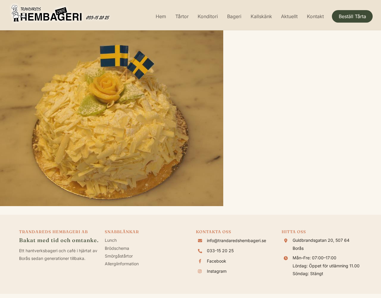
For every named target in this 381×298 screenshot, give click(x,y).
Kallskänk (261, 16)
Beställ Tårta (352, 16)
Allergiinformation (122, 263)
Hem (161, 16)
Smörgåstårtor (119, 255)
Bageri (234, 16)
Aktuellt (289, 16)
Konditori (208, 16)
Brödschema (117, 248)
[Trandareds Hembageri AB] (60, 22)
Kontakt (315, 16)
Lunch (111, 240)
